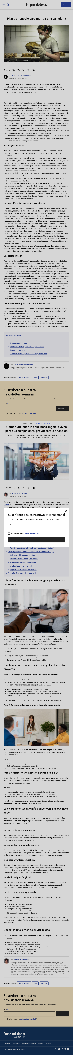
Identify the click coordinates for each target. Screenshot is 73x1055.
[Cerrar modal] (66, 511)
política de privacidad (32, 533)
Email (10, 524)
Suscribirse (36, 540)
